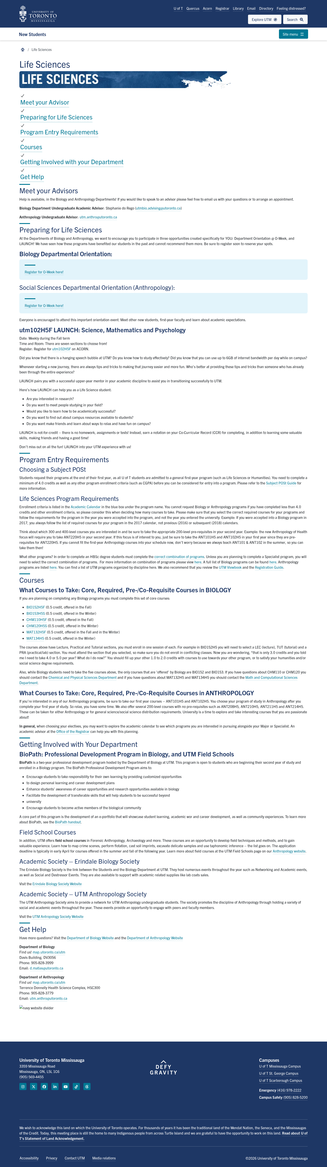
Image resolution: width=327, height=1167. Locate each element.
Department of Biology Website (90, 937)
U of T (178, 8)
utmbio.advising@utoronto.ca (158, 208)
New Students (32, 34)
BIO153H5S (35, 613)
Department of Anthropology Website (155, 937)
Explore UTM (262, 19)
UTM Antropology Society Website (57, 916)
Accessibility (29, 1158)
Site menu (291, 34)
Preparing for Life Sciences (56, 117)
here (197, 562)
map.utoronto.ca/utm (49, 952)
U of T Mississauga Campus (280, 1066)
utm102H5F (61, 349)
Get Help (32, 176)
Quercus (192, 8)
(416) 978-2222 (289, 1090)
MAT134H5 (35, 638)
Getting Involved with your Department (71, 161)
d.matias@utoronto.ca (46, 968)
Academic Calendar (86, 506)
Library (238, 8)
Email (251, 8)
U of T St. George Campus (278, 1073)
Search (293, 19)
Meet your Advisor (44, 102)
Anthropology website (289, 851)
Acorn (207, 8)
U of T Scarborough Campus (280, 1080)
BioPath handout (68, 822)
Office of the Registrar (72, 731)
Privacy (51, 1158)
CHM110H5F (36, 619)
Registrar (222, 8)
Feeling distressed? (291, 8)
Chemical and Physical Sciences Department (82, 677)
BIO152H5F (35, 607)
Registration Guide (269, 567)
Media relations (104, 1158)
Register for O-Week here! (44, 272)
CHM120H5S (36, 625)
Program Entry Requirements (59, 132)
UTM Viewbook (230, 567)
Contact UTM (75, 1158)
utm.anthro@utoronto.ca (98, 217)
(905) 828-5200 (295, 1097)
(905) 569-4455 (31, 1076)
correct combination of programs (179, 556)
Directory (266, 8)
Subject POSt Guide (281, 483)
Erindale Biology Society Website (57, 883)
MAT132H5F (36, 632)
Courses (31, 147)
